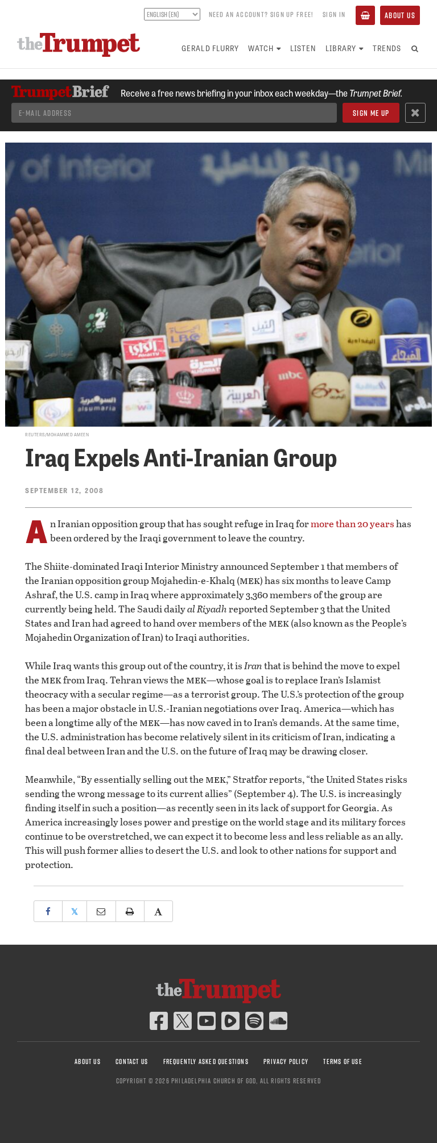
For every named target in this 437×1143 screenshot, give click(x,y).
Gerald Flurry (210, 48)
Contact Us (132, 1061)
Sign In (334, 14)
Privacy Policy (285, 1061)
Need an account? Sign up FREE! (261, 14)
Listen (303, 48)
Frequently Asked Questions (206, 1061)
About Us (400, 15)
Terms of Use (342, 1061)
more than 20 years (352, 523)
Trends (387, 48)
